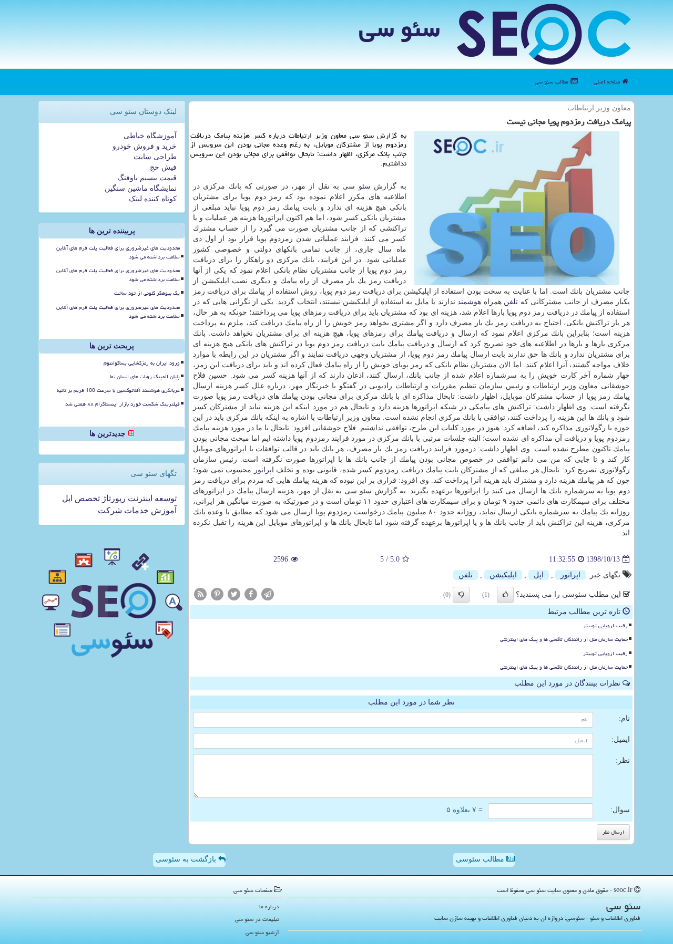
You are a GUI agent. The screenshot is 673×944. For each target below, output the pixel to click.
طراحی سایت (155, 157)
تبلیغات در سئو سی (257, 919)
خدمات (135, 510)
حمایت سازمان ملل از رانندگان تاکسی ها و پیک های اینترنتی (564, 639)
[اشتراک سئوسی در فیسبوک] (250, 594)
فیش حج (163, 167)
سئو (365, 186)
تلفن (511, 302)
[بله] (505, 595)
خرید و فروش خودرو (145, 146)
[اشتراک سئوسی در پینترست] (217, 594)
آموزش (163, 510)
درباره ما (269, 906)
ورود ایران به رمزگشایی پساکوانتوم (142, 363)
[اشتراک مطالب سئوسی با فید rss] (200, 594)
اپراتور (264, 470)
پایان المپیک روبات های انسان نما (145, 376)
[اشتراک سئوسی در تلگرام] (267, 594)
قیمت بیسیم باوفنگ (147, 178)
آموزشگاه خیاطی (150, 136)
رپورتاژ (113, 498)
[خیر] (461, 595)
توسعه (164, 498)
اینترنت (139, 498)
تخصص (86, 498)
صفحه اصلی (608, 81)
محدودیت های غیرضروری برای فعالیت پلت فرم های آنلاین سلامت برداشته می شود (118, 252)
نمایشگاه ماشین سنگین (141, 188)
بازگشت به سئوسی (187, 859)
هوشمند (469, 302)
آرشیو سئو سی (262, 932)
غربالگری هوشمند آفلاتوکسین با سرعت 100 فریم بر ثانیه (118, 390)
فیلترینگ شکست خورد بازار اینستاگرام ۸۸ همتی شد (122, 404)
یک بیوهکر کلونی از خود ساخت (147, 293)
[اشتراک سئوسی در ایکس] (234, 594)
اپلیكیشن (503, 575)
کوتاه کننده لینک (153, 199)
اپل (539, 575)
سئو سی (399, 28)
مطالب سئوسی (481, 859)
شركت (110, 510)
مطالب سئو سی (552, 81)
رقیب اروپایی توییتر (605, 625)
